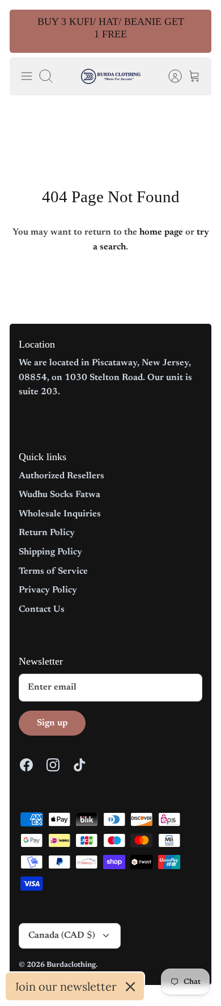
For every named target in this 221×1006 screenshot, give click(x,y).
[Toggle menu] (26, 76)
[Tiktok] (79, 765)
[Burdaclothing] (111, 76)
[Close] (130, 986)
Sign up (52, 723)
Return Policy (47, 532)
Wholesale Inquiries (60, 514)
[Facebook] (26, 765)
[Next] (195, 31)
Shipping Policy (50, 552)
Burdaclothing (71, 965)
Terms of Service (53, 571)
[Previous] (25, 31)
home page (161, 232)
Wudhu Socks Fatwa (59, 494)
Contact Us (42, 609)
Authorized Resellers (61, 476)
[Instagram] (53, 765)
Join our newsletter (66, 986)
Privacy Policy (48, 590)
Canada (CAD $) (61, 935)
